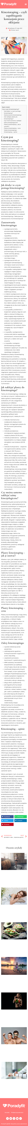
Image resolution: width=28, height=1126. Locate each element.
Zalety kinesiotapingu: (10, 130)
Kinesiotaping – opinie (10, 132)
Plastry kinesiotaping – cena (12, 128)
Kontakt (7, 1112)
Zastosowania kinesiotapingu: (13, 115)
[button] (25, 4)
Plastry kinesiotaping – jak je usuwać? (12, 125)
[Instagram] (14, 1118)
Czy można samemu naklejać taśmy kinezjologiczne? (12, 121)
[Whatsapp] (20, 1118)
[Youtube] (17, 1118)
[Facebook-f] (7, 1118)
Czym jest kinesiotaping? (10, 109)
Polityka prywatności (17, 1112)
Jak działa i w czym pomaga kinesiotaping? (12, 112)
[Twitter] (10, 1118)
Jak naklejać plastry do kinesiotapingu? (10, 117)
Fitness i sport (15, 30)
